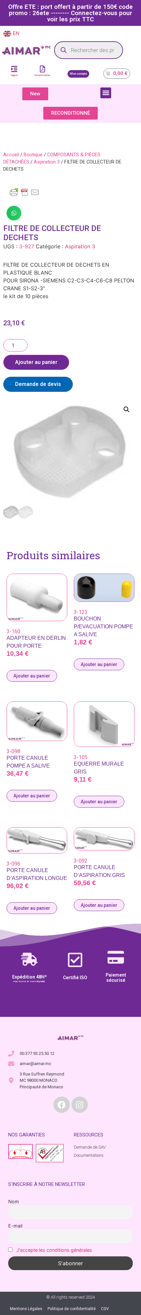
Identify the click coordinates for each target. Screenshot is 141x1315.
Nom (13, 1201)
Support (14, 75)
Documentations (42, 75)
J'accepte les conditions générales (54, 1250)
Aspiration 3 (47, 162)
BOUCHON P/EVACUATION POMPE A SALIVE (103, 626)
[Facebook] (61, 1104)
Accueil (11, 155)
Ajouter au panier (36, 362)
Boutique (33, 155)
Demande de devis (38, 384)
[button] (105, 92)
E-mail (15, 1226)
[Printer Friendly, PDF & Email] (25, 195)
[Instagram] (79, 1104)
